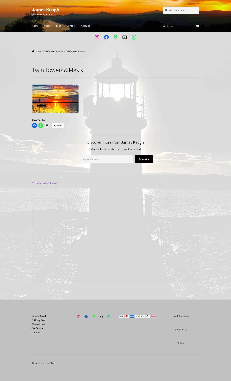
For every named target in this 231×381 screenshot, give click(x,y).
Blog (58, 25)
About (47, 25)
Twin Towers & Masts (53, 51)
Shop (181, 342)
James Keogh (45, 9)
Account (85, 25)
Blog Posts (181, 329)
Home (35, 25)
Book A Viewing (181, 316)
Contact (71, 25)
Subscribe (144, 159)
